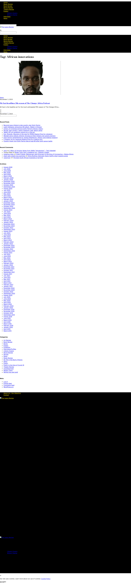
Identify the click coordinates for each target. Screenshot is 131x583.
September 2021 (9, 272)
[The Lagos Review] (7, 27)
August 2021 (8, 274)
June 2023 (7, 235)
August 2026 (8, 167)
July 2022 (7, 254)
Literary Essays (12, 13)
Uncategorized (9, 369)
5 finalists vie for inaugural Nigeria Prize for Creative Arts (23, 139)
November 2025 (9, 183)
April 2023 (7, 238)
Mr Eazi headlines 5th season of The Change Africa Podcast (25, 103)
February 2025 (8, 199)
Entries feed (8, 383)
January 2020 (8, 308)
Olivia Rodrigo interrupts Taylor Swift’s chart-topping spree (48, 156)
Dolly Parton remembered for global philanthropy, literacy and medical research (31, 137)
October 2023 (8, 227)
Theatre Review (9, 9)
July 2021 (7, 276)
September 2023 (9, 229)
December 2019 (9, 309)
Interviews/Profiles (10, 349)
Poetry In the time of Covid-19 (14, 365)
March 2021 (7, 283)
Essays (6, 11)
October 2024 (8, 206)
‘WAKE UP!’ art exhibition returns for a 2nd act (19, 132)
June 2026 (7, 171)
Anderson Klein (9, 154)
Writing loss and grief (11, 372)
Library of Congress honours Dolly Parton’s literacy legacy (23, 129)
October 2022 (8, 249)
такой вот (7, 158)
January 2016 (8, 327)
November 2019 (9, 311)
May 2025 (7, 194)
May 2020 (7, 300)
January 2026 (8, 179)
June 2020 (7, 299)
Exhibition (7, 347)
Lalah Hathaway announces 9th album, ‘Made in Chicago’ (23, 127)
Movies (6, 354)
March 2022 (8, 261)
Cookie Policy (45, 579)
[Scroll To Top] (0, 575)
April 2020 (7, 302)
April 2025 (7, 195)
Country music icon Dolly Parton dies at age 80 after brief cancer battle (28, 141)
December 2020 (9, 288)
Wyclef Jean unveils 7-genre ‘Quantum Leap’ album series (23, 130)
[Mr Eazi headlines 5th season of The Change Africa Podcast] (30, 94)
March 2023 (8, 240)
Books (6, 344)
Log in (6, 382)
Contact (6, 395)
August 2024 (8, 210)
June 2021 (7, 277)
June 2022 (7, 256)
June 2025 (7, 192)
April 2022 (7, 260)
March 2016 (7, 324)
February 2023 (8, 242)
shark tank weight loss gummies (14, 156)
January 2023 (8, 243)
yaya (5, 150)
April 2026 (7, 174)
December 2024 (9, 203)
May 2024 (7, 215)
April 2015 (7, 329)
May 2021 (7, 279)
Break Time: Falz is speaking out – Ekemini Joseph (32, 152)
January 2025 (8, 201)
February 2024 (8, 220)
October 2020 (8, 292)
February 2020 (8, 306)
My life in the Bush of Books (13, 360)
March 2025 (8, 197)
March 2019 (7, 320)
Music (5, 356)
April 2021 (7, 281)
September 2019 (9, 315)
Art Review (7, 340)
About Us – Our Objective (12, 393)
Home (6, 2)
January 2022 (8, 265)
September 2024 (9, 208)
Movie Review (8, 8)
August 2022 (8, 252)
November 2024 (9, 204)
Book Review (8, 6)
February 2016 (8, 325)
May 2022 (7, 258)
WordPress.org (8, 387)
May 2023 (7, 236)
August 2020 (8, 295)
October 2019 (8, 313)
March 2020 (8, 304)
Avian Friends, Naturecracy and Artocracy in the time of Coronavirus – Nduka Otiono (45, 154)
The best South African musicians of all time (28, 158)
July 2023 (7, 233)
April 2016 (7, 322)
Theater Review (9, 367)
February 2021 (8, 284)
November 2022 (9, 247)
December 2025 (9, 181)
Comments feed (9, 385)
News (5, 18)
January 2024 (8, 222)
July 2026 (7, 169)
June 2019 (7, 318)
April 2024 (7, 217)
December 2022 (9, 245)
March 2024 (8, 219)
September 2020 (9, 293)
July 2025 (7, 190)
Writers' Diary (8, 370)
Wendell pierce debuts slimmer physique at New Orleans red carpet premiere (29, 136)
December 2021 (9, 267)
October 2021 (8, 270)
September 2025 (9, 187)
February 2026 (8, 178)
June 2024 (7, 213)
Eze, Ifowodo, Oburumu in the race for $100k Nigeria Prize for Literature (28, 134)
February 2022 (8, 263)
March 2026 (8, 176)
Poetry (6, 363)
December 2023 (9, 224)
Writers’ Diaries (12, 15)
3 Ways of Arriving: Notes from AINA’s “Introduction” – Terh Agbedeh (32, 150)
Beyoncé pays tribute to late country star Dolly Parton (22, 125)
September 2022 (9, 251)
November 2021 (9, 268)
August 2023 (8, 231)
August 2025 (8, 188)
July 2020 (7, 297)
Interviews (7, 16)
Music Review (8, 4)
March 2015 (7, 331)
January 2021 (8, 286)
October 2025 (8, 185)
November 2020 (9, 290)
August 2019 (8, 316)
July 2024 (7, 211)
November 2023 (9, 226)
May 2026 (7, 172)
